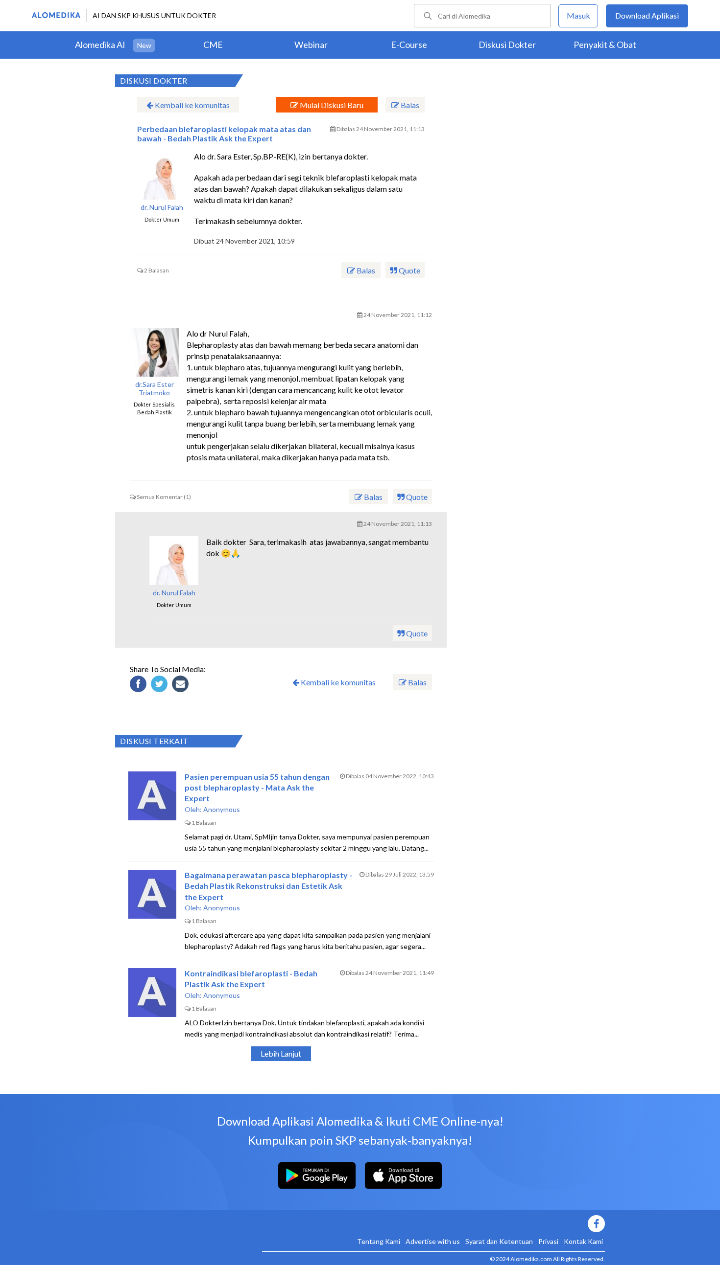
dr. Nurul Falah (162, 207)
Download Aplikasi (647, 15)
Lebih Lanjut (281, 1053)
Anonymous (221, 809)
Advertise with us (433, 1241)
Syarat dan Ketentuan (499, 1241)
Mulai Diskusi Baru (330, 105)
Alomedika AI (100, 44)
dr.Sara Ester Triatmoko (154, 389)
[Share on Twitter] (160, 685)
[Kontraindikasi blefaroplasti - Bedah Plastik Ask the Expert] (152, 992)
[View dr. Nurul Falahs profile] (161, 175)
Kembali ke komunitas (191, 105)
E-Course (409, 44)
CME (213, 44)
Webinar (311, 44)
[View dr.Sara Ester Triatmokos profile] (154, 352)
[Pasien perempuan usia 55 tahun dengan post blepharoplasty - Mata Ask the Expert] (152, 795)
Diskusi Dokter (507, 44)
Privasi (548, 1241)
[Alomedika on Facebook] (433, 1223)
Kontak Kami (583, 1241)
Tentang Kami (378, 1241)
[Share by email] (182, 685)
